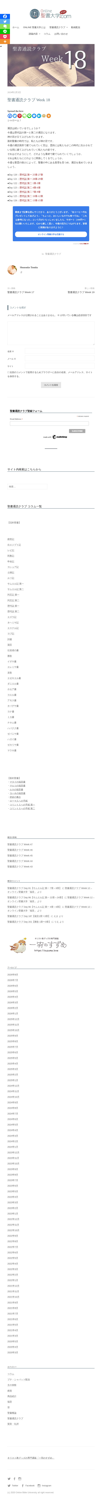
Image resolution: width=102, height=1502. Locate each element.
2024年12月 (13, 1086)
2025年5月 (12, 1058)
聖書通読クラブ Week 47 (20, 844)
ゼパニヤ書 (13, 733)
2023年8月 (12, 1174)
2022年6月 (12, 1252)
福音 (9, 1402)
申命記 (10, 561)
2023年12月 (13, 1152)
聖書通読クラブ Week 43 (20, 866)
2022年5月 (12, 1258)
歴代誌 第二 (13, 611)
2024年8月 (12, 1108)
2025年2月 (12, 1074)
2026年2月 (12, 1008)
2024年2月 (12, 1141)
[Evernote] (24, 116)
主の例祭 (11, 1385)
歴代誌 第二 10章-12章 (31, 196)
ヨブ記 (10, 633)
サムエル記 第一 (15, 583)
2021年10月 (13, 1297)
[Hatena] (39, 116)
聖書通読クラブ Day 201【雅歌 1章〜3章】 (29, 922)
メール (11, 359)
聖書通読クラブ (57, 27)
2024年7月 (12, 1113)
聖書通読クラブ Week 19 (81, 292)
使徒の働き (15, 797)
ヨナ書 (10, 711)
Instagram (46, 1485)
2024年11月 (13, 1091)
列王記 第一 (13, 594)
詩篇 (9, 639)
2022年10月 (13, 1230)
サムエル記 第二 (15, 589)
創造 (9, 1390)
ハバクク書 (13, 728)
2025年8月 (12, 1041)
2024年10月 (13, 1097)
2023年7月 (12, 1180)
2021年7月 (12, 1313)
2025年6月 (12, 1052)
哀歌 (9, 672)
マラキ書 (11, 750)
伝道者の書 (13, 650)
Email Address (16, 419)
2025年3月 (12, 1069)
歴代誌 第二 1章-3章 (30, 183)
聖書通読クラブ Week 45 (20, 855)
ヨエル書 (11, 695)
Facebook (30, 1485)
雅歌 (9, 656)
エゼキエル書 (14, 678)
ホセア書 (11, 689)
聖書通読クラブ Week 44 (20, 861)
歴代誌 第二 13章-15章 (31, 200)
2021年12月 (13, 1286)
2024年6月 (12, 1119)
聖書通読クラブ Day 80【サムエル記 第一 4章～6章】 (34, 907)
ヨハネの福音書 (17, 793)
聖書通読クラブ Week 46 (20, 850)
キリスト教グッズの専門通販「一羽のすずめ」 (30, 1458)
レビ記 (10, 550)
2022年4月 (12, 1263)
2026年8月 (12, 974)
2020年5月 (12, 1341)
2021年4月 (12, 1330)
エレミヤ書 (13, 667)
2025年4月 (12, 1063)
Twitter (15, 1485)
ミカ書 (10, 717)
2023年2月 (12, 1208)
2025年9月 (12, 1035)
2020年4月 (12, 1347)
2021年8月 (12, 1308)
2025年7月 (12, 1047)
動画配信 (75, 27)
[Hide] (1, 46)
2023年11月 (13, 1158)
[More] (49, 116)
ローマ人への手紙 (19, 801)
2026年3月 (12, 1002)
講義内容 (33, 34)
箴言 (9, 645)
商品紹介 (11, 1396)
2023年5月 (12, 1191)
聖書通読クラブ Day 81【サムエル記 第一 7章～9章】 (34, 888)
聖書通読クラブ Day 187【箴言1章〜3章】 (28, 916)
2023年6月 (12, 1185)
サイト (10, 366)
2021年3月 (12, 1336)
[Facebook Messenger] (34, 116)
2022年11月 (13, 1225)
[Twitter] (15, 116)
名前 (10, 352)
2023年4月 (12, 1197)
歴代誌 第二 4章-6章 (30, 187)
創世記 (10, 539)
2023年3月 (12, 1202)
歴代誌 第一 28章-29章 (31, 179)
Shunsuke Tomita (29, 267)
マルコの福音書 (17, 785)
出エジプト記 (14, 545)
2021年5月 (12, 1324)
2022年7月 (12, 1247)
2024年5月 (12, 1124)
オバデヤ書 (13, 706)
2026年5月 (12, 991)
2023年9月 (12, 1169)
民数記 (10, 556)
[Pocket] (5, 36)
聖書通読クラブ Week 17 (20, 292)
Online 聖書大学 (84, 243)
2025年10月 (13, 1030)
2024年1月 (12, 1147)
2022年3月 (12, 1269)
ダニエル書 (13, 683)
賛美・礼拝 (13, 1424)
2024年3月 (12, 1136)
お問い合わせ (61, 34)
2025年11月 (13, 1024)
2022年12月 (13, 1219)
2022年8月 (12, 1241)
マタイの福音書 (17, 782)
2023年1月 (12, 1213)
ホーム (15, 27)
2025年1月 (12, 1080)
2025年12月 (13, 1019)
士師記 (10, 572)
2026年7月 (12, 980)
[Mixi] (44, 116)
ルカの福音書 (16, 789)
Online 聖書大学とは (34, 27)
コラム (47, 34)
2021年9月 (12, 1302)
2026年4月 (12, 997)
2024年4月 (12, 1130)
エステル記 (13, 628)
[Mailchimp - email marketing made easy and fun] (55, 437)
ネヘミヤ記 (13, 622)
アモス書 (11, 700)
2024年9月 (12, 1102)
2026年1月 (12, 1013)
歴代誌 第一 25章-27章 (31, 174)
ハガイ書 (11, 739)
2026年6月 (12, 986)
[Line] (29, 116)
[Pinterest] (19, 116)
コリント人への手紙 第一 (22, 805)
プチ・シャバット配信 (18, 1379)
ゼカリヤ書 (13, 745)
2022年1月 (12, 1280)
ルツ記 (10, 578)
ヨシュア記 (13, 567)
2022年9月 (12, 1236)
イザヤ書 (11, 661)
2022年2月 (12, 1274)
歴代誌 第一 (13, 606)
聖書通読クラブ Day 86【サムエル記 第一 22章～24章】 (35, 897)
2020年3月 (12, 1352)
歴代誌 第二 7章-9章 (30, 192)
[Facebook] (10, 116)
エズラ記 (11, 617)
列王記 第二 (13, 600)
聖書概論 (11, 1413)
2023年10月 (13, 1163)
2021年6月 (12, 1319)
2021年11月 (13, 1291)
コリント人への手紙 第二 (22, 808)
